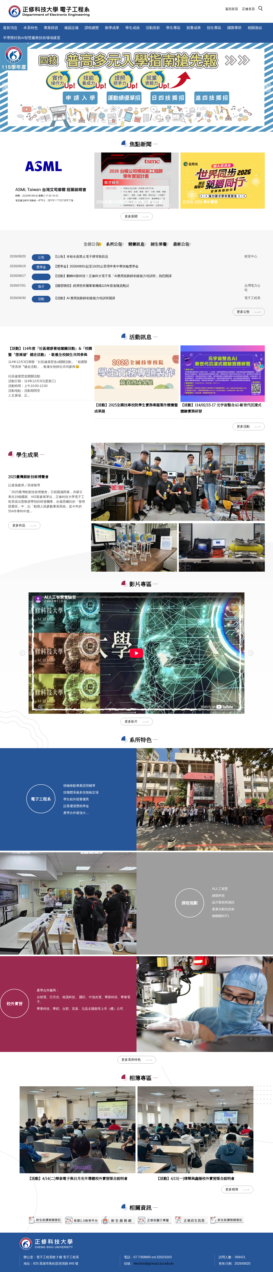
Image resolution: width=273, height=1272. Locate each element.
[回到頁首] (46, 1243)
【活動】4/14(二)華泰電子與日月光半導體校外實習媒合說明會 (78, 1178)
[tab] (92, 244)
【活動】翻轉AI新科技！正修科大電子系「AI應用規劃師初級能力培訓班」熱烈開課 (113, 276)
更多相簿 (231, 1189)
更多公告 (243, 311)
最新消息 (10, 28)
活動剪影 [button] (153, 28)
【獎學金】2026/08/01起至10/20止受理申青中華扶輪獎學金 (96, 266)
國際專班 (234, 28)
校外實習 (15, 1003)
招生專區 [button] (214, 28)
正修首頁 (248, 9)
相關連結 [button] (255, 28)
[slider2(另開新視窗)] (46, 1220)
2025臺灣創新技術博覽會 (28, 476)
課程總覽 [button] (92, 28)
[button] (261, 9)
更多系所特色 (131, 1059)
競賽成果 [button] (193, 28)
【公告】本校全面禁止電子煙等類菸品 (81, 256)
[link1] (178, 482)
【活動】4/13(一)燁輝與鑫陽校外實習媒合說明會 (195, 1178)
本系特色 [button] (30, 28)
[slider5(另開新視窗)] (191, 1220)
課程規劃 (190, 903)
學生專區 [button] (173, 28)
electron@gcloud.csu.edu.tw (154, 1263)
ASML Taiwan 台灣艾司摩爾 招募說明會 (43, 201)
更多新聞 (131, 216)
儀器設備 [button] (71, 28)
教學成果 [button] (112, 28)
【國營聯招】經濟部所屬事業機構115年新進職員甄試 (91, 285)
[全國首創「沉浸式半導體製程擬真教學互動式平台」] (136, 87)
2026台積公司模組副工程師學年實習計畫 (129, 201)
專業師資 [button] (51, 28)
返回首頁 (231, 9)
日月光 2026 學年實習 (200, 201)
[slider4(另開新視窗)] (118, 1220)
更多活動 (243, 426)
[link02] (222, 547)
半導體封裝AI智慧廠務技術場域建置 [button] (31, 38)
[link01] (134, 547)
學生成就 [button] (132, 28)
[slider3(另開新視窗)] (82, 1220)
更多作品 (18, 525)
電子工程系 (41, 799)
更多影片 (131, 721)
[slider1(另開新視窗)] (154, 1220)
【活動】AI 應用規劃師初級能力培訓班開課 (84, 298)
